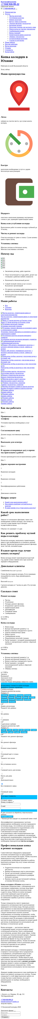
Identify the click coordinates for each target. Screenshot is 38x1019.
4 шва (21, 730)
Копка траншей (14, 33)
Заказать (4, 619)
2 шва (9, 730)
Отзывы (8, 48)
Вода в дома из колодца (17, 21)
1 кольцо (4, 695)
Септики (8, 307)
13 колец (27, 699)
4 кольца (27, 695)
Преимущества (10, 12)
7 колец (18, 697)
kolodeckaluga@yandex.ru (10, 1001)
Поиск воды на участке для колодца (22, 29)
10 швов (23, 732)
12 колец (20, 699)
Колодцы (8, 309)
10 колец (4, 699)
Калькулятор (9, 52)
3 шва (15, 730)
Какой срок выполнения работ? (16, 502)
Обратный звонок (7, 6)
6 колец (11, 697)
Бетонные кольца (15, 25)
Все (6, 305)
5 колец (4, 697)
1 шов (3, 730)
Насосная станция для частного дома (22, 27)
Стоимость (9, 50)
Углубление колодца (16, 18)
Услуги (7, 14)
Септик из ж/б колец (16, 40)
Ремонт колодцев (15, 20)
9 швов (17, 732)
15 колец (12, 702)
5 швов (27, 730)
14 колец (4, 702)
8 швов (10, 732)
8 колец (25, 697)
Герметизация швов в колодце (20, 35)
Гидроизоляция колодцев (18, 38)
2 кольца (12, 695)
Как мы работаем (11, 44)
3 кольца (20, 695)
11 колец (12, 699)
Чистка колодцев (15, 16)
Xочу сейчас (5, 69)
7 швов (4, 732)
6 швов (33, 730)
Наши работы (10, 42)
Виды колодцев (10, 46)
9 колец (32, 697)
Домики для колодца (16, 37)
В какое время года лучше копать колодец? (20, 508)
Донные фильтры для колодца (20, 23)
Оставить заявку (7, 816)
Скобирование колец (16, 31)
